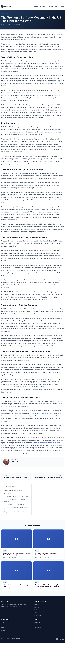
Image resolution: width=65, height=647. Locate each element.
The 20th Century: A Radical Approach (14, 504)
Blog (62, 6)
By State (42, 6)
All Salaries (36, 604)
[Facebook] (63, 639)
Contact (3, 630)
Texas (35, 612)
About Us (3, 627)
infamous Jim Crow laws (40, 413)
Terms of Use (37, 625)
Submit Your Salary (6, 625)
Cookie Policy (37, 627)
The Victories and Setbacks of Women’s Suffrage (14, 500)
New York (36, 610)
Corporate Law (38, 615)
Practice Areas (53, 6)
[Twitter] (60, 639)
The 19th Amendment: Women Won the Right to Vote (16, 508)
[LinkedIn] (57, 639)
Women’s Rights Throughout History (13, 490)
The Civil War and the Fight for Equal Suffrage (16, 496)
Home (36, 6)
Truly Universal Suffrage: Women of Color (15, 512)
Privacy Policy (37, 622)
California (36, 607)
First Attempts (7, 493)
